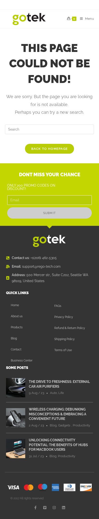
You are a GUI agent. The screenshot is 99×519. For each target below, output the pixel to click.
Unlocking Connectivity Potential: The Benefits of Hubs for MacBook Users (58, 444)
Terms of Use (63, 350)
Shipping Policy (64, 339)
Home (15, 305)
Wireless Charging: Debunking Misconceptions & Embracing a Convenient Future (57, 414)
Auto (53, 393)
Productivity (81, 425)
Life (61, 393)
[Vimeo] (45, 507)
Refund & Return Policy (69, 328)
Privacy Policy (63, 317)
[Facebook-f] (35, 507)
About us (17, 316)
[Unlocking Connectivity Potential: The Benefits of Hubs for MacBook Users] (15, 448)
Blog (14, 338)
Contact (16, 349)
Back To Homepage (49, 149)
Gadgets (64, 425)
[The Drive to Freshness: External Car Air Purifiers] (15, 387)
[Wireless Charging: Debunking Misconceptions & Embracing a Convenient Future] (15, 417)
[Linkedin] (63, 507)
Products (17, 327)
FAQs (57, 306)
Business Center (21, 360)
